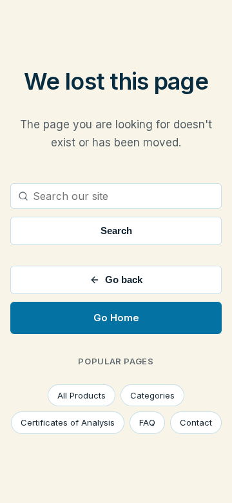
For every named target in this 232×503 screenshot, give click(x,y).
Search (116, 230)
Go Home (116, 317)
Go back (123, 279)
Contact (196, 422)
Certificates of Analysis (68, 422)
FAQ (147, 422)
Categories (152, 395)
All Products (81, 395)
